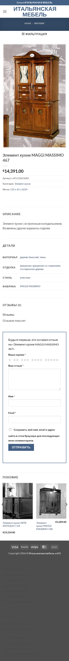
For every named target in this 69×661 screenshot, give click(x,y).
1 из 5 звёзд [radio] (9, 360)
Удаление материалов (16, 585)
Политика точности (14, 569)
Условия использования (16, 643)
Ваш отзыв (16, 365)
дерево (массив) (29, 257)
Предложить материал (16, 580)
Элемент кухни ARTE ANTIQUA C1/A (15, 524)
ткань (43, 257)
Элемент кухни (22, 183)
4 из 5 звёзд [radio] (36, 360)
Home (28, 23)
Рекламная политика (15, 591)
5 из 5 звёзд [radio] (51, 360)
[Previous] (3, 511)
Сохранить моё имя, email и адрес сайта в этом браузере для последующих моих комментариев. (34, 435)
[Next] (66, 511)
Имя (11, 396)
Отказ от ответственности (17, 648)
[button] (5, 11)
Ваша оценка (17, 354)
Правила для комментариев (19, 601)
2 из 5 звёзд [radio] (15, 360)
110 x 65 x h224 (18, 189)
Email (12, 412)
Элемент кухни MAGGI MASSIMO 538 (44, 525)
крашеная (25, 265)
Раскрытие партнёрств (16, 596)
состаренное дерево (32, 268)
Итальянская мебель (34, 11)
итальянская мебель (39, 2)
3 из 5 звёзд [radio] (24, 360)
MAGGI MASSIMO (30, 286)
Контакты (8, 615)
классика (25, 277)
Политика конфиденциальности (21, 654)
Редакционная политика (17, 629)
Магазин (39, 23)
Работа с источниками (15, 574)
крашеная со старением (46, 265)
